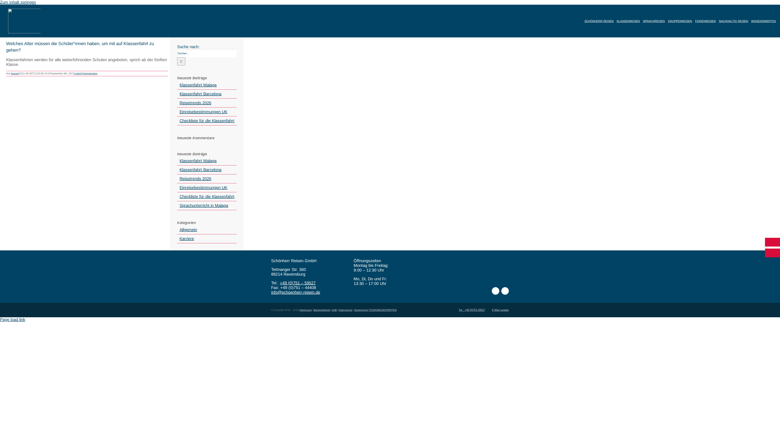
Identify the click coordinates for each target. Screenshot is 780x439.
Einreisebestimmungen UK (203, 112)
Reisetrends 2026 (195, 103)
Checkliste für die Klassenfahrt (207, 120)
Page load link (12, 319)
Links (78, 73)
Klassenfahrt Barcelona (200, 94)
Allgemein (188, 229)
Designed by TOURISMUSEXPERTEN (375, 310)
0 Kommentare (89, 73)
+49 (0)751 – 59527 (298, 283)
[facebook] (495, 291)
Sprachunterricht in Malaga (204, 205)
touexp (14, 73)
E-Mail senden (500, 310)
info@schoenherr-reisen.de (295, 292)
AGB (334, 310)
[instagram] (505, 291)
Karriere (187, 238)
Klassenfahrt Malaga (198, 85)
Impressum (306, 310)
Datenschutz (345, 310)
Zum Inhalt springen (18, 2)
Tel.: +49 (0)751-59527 (472, 310)
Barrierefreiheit (322, 310)
